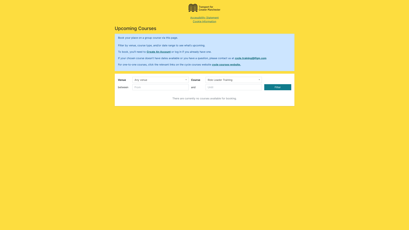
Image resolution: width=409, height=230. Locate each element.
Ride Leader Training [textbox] (220, 79)
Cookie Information (204, 21)
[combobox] (160, 80)
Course (195, 79)
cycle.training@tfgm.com (250, 58)
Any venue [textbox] (141, 79)
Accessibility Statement (204, 17)
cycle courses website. (226, 64)
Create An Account (159, 51)
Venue (122, 79)
